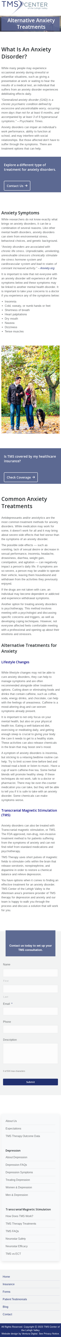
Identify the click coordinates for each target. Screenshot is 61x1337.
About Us (11, 1121)
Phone (7, 1021)
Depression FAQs (16, 1164)
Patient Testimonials (15, 1299)
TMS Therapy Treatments (21, 1223)
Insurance (9, 1284)
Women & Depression (19, 1187)
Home (6, 1276)
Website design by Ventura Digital (19, 1333)
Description (10, 1039)
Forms (6, 1291)
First (5, 980)
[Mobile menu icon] (58, 2)
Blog (5, 1306)
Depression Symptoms (19, 1172)
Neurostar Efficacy (17, 1246)
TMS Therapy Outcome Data (23, 1136)
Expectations (13, 1128)
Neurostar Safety (16, 1238)
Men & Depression (17, 1194)
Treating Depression (18, 1179)
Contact (7, 1314)
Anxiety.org (47, 268)
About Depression (16, 1157)
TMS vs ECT (13, 1253)
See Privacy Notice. (49, 1333)
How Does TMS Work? (19, 1216)
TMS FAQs (12, 1231)
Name (6, 964)
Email (7, 1003)
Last (5, 996)
